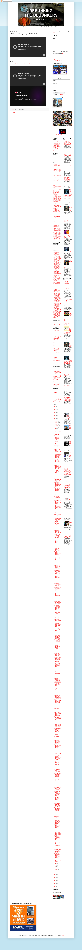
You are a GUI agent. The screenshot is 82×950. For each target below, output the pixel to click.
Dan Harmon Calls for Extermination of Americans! (57, 502)
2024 (55, 410)
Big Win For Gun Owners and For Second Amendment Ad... (57, 567)
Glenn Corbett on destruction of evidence (56, 358)
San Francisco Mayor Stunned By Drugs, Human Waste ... (57, 621)
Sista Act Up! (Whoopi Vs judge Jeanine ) (57, 549)
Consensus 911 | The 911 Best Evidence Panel (57, 377)
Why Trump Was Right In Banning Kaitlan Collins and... (57, 553)
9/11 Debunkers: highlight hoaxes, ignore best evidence (57, 226)
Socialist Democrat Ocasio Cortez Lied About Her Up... (57, 842)
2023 (55, 412)
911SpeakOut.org (56, 383)
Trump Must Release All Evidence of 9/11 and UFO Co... (57, 766)
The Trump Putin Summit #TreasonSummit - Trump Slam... (57, 675)
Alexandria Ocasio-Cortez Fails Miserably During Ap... (57, 456)
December (56, 421)
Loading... (54, 342)
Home (30, 112)
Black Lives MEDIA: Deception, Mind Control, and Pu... (57, 558)
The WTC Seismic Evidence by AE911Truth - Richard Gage (57, 637)
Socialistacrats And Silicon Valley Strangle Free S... (57, 589)
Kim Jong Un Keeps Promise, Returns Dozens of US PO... (57, 467)
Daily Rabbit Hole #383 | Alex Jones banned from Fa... (57, 471)
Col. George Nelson (56, 360)
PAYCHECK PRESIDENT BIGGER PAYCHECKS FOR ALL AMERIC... (57, 646)
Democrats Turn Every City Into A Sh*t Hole (57, 733)
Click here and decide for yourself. (57, 246)
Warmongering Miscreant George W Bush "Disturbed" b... (57, 697)
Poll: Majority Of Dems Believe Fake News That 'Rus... (57, 532)
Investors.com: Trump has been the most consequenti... (57, 692)
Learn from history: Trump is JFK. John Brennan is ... (57, 641)
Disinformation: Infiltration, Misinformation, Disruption (56, 254)
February (56, 869)
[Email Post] (16, 109)
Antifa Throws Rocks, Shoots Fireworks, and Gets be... (57, 860)
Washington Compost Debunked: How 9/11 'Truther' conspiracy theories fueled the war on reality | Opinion (57, 191)
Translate (61, 94)
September (57, 425)
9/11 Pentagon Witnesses (56, 285)
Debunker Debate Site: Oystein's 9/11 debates (56, 316)
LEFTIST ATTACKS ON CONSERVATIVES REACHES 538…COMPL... (57, 451)
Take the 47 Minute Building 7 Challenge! (57, 754)
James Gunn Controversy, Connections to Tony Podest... (57, 498)
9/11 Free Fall (55, 379)
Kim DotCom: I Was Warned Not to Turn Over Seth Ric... (57, 710)
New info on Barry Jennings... (67, 512)
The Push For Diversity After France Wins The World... (57, 616)
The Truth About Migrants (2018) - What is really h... (57, 580)
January (56, 871)
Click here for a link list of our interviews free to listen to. (56, 331)
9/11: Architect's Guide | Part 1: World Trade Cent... (57, 771)
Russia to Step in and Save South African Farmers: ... (57, 705)
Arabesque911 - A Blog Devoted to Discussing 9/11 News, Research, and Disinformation (57, 261)
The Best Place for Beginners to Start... (60, 57)
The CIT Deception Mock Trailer (56, 287)
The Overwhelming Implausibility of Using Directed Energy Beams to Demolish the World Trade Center (57, 300)
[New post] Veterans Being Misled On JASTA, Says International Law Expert (68, 301)
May (55, 865)
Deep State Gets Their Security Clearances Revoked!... (57, 489)
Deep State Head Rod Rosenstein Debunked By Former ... (57, 746)
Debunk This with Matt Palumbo (57, 801)
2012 (55, 880)
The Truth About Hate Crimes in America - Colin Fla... (57, 442)
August (56, 427)
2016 (55, 874)
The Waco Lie (56, 434)
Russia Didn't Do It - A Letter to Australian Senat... (57, 598)
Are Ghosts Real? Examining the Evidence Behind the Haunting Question (67, 154)
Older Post (46, 112)
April (55, 866)
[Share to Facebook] (22, 109)
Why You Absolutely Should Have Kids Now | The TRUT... (57, 784)
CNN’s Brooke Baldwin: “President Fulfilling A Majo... (56, 541)
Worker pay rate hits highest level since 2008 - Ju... (57, 431)
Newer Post (13, 112)
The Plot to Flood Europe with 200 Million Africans (57, 833)
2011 (55, 881)
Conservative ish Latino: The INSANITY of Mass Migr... (57, 846)
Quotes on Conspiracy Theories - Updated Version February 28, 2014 (57, 237)
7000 (55, 406)
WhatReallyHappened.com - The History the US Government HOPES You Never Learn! (57, 392)
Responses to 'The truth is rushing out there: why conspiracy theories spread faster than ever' (57, 166)
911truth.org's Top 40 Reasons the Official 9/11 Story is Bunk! (57, 144)
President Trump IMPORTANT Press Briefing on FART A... (57, 805)
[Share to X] (21, 109)
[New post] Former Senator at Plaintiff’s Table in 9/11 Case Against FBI (68, 536)
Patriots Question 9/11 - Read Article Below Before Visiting (57, 304)
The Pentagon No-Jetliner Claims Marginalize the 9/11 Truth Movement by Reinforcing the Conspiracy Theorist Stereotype (57, 267)
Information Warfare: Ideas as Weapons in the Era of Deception (57, 257)
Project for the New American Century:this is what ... (57, 684)
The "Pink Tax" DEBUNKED (57, 463)
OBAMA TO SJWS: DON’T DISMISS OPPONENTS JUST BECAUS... (57, 659)
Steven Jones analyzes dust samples (55, 355)
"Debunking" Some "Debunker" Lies (56, 142)
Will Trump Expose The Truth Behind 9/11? (57, 761)
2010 (55, 883)
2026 (55, 407)
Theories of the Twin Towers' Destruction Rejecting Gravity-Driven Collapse (56, 295)
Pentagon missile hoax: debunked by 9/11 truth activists (56, 282)
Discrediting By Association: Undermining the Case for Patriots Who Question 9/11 (57, 308)
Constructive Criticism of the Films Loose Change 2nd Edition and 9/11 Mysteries (57, 313)
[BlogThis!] (19, 109)
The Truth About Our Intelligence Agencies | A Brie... (57, 625)
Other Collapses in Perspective (70, 499)
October (56, 424)
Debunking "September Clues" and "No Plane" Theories (56, 291)
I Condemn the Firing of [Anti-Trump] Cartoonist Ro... (57, 572)
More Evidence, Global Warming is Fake (57, 722)
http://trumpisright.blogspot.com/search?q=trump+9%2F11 (21, 63)
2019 (55, 418)
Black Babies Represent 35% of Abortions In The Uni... (57, 688)
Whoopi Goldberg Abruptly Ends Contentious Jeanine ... (57, 612)
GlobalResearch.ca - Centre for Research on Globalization (57, 396)
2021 (55, 415)
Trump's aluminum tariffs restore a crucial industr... (57, 651)
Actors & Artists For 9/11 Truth (56, 385)
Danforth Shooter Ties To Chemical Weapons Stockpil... (57, 437)
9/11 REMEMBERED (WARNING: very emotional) (57, 480)
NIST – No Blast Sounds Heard (56, 352)
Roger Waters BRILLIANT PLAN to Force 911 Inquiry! (68, 323)
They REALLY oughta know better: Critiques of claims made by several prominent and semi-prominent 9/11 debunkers (57, 171)
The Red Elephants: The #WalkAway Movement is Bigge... (57, 664)
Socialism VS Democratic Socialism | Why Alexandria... (57, 545)
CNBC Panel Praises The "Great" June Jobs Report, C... (57, 670)
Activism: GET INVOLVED (70, 454)
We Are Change (56, 398)
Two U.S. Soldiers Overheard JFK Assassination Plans (57, 726)
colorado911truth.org (57, 375)
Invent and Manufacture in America (57, 523)
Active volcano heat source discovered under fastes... (57, 813)
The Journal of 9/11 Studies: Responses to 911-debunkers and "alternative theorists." (57, 230)
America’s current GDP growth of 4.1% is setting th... (57, 516)
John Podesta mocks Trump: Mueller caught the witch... (57, 737)
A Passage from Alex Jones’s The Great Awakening (67, 220)
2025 (55, 409)
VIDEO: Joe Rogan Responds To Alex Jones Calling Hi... (57, 775)
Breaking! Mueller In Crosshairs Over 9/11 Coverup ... (57, 789)
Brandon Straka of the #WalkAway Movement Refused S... (57, 798)
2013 (55, 878)
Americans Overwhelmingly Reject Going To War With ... (57, 493)
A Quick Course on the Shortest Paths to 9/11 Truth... (62, 59)
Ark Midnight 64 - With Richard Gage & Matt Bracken (57, 822)
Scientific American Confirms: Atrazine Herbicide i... (57, 730)
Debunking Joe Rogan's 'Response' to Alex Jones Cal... (57, 793)
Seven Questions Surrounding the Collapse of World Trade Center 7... (67, 179)
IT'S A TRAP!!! (70, 522)
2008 (55, 886)
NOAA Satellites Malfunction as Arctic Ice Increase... (57, 511)
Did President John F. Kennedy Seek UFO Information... (57, 527)
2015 (55, 875)
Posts (55, 85)
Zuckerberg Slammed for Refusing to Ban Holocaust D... (57, 576)
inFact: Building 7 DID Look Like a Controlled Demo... (57, 826)
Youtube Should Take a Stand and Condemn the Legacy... (57, 536)
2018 (55, 419)
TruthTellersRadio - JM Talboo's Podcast (57, 372)
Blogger (62, 935)
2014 (55, 877)
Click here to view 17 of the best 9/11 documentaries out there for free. (57, 338)
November (56, 422)
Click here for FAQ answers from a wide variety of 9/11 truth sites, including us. (57, 157)
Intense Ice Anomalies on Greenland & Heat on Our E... (57, 680)
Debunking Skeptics (56, 239)
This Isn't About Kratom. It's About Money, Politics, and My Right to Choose (67, 143)
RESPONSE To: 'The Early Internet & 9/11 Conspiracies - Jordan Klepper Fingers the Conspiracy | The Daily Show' (57, 178)
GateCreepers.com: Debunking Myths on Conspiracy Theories (57, 233)
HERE (54, 32)
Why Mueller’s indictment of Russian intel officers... (57, 742)
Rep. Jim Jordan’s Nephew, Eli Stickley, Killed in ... (57, 779)
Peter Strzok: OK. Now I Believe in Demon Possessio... (57, 714)
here (63, 53)
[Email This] (18, 109)
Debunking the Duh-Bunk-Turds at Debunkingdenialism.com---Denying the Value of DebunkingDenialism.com (57, 185)
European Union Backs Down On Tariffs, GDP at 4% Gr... (57, 562)
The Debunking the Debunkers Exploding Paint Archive (57, 206)
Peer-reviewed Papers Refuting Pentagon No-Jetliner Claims (57, 273)
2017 (55, 872)
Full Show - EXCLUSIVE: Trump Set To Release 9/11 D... (57, 837)
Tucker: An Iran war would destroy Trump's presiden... (57, 520)
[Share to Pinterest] (23, 109)
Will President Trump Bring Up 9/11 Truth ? (57, 830)
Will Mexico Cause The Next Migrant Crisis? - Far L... (57, 851)
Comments (56, 87)
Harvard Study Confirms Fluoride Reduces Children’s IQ (57, 594)
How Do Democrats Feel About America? (57, 633)
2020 (55, 416)
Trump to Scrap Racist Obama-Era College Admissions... (57, 809)
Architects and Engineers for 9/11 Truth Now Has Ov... (57, 818)
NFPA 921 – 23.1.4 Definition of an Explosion (56, 349)
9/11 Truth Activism (56, 373)
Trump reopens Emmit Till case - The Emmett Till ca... (57, 718)
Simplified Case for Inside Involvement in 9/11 (57, 149)
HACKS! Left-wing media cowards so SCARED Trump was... (57, 603)
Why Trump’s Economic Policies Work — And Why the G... (57, 484)
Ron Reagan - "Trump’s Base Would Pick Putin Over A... (57, 475)
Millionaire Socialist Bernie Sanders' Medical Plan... (57, 460)
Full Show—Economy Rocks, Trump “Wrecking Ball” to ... (57, 506)
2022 (55, 413)
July (55, 428)
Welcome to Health (56, 401)
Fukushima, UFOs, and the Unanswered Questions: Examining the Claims (68, 166)
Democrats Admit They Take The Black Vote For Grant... (57, 585)
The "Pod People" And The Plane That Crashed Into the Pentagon (56, 279)
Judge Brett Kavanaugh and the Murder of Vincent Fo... (57, 758)
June (56, 863)
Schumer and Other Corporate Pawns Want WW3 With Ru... (57, 701)
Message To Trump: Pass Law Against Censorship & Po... (57, 607)
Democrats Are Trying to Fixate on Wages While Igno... (57, 446)
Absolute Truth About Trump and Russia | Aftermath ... (57, 655)
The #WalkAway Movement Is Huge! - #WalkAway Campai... (57, 855)
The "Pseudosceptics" (70, 443)
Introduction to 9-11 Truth (57, 60)
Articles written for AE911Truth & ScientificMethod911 (57, 323)
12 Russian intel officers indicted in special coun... (57, 750)
